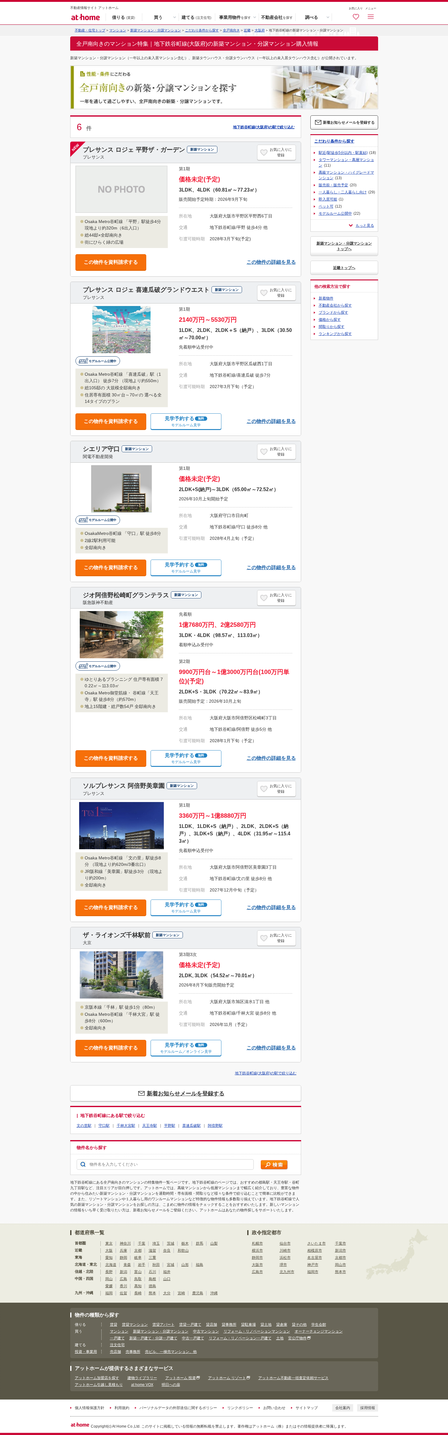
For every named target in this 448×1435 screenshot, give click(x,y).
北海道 (110, 1265)
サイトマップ (307, 1408)
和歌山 (183, 1250)
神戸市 (312, 1265)
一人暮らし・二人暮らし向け (343, 192)
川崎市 (285, 1250)
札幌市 (257, 1243)
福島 (199, 1265)
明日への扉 (171, 1385)
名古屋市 (314, 1257)
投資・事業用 (86, 1352)
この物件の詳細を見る (271, 262)
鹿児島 (197, 1293)
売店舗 (115, 1352)
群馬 (199, 1243)
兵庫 (123, 1250)
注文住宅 (117, 1345)
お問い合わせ (274, 1408)
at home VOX (142, 1385)
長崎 (138, 1293)
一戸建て (117, 1338)
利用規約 (122, 1408)
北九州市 (287, 1272)
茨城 (170, 1243)
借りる (123, 17)
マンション (119, 1331)
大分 (167, 1293)
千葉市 (340, 1243)
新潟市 (340, 1250)
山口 (167, 1279)
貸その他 (299, 1324)
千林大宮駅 (126, 1125)
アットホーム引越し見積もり (99, 1385)
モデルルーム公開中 (335, 213)
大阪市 (257, 1265)
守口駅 (104, 1125)
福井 (167, 1272)
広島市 (257, 1272)
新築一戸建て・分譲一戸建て (153, 1338)
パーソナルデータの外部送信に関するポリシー (178, 1408)
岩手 (141, 1265)
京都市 (340, 1257)
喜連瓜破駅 (191, 1125)
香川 (123, 1286)
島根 (152, 1279)
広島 (123, 1279)
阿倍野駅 (215, 1125)
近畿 (247, 30)
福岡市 (312, 1272)
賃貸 (113, 1324)
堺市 (283, 1265)
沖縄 (214, 1293)
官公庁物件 (297, 1338)
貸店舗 (211, 1324)
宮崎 (181, 1293)
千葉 (141, 1243)
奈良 (167, 1250)
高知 (138, 1286)
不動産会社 (277, 17)
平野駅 (169, 1125)
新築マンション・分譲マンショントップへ (344, 246)
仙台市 (285, 1243)
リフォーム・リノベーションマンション (257, 1331)
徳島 (152, 1286)
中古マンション (206, 1331)
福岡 (109, 1293)
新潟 (123, 1272)
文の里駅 (84, 1125)
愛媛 (109, 1286)
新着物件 (326, 298)
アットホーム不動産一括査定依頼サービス (293, 1378)
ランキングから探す (335, 334)
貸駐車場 (248, 1324)
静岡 (123, 1257)
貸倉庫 (281, 1324)
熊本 (152, 1293)
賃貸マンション (135, 1324)
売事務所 (133, 1352)
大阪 (109, 1250)
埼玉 (156, 1243)
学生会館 (318, 1324)
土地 (280, 1338)
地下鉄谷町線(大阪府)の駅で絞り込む (264, 127)
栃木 (185, 1243)
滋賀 (152, 1250)
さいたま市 (316, 1243)
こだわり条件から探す (202, 30)
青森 (127, 1265)
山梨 (214, 1243)
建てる (197, 17)
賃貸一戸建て (190, 1324)
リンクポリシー (240, 1408)
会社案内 (342, 1408)
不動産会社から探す (335, 305)
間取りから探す (332, 327)
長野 (109, 1272)
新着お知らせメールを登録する (185, 1093)
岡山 (109, 1279)
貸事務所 (229, 1324)
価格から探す (330, 319)
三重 (152, 1257)
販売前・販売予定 (333, 185)
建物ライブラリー (142, 1378)
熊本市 (340, 1272)
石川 (152, 1272)
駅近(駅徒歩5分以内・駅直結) (343, 153)
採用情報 (367, 1408)
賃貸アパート (163, 1324)
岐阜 (138, 1257)
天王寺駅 (149, 1125)
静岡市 (257, 1257)
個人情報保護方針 (89, 1408)
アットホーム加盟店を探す (97, 1378)
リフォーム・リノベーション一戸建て (240, 1338)
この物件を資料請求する (111, 262)
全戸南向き (231, 30)
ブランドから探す (333, 312)
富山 (138, 1272)
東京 (109, 1243)
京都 (138, 1250)
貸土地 (266, 1324)
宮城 (170, 1265)
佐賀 (123, 1293)
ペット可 (326, 206)
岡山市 (340, 1265)
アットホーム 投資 (180, 1378)
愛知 (109, 1257)
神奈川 (125, 1243)
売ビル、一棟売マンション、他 (171, 1352)
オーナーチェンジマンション (319, 1331)
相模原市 (314, 1250)
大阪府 (260, 30)
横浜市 (257, 1250)
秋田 (156, 1265)
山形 (185, 1265)
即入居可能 (328, 199)
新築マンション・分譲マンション (155, 30)
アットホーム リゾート (227, 1378)
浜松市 (285, 1257)
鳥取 (138, 1279)
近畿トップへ (344, 268)
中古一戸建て (193, 1338)
